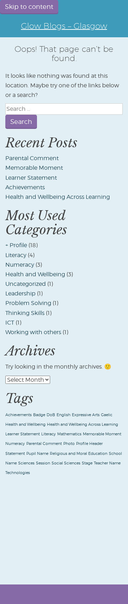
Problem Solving (28, 303)
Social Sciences (66, 463)
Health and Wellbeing (35, 274)
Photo (69, 443)
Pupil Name (37, 453)
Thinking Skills (24, 313)
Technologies (17, 472)
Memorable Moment (34, 167)
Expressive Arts (86, 415)
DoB (51, 415)
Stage (87, 463)
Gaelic (106, 415)
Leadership (20, 293)
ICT (9, 322)
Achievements (25, 187)
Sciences (26, 463)
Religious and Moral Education (78, 453)
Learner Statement (31, 177)
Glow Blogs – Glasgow (64, 26)
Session (43, 463)
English (63, 415)
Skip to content (29, 6)
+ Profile (16, 245)
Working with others (33, 332)
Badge (39, 415)
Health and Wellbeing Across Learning (57, 197)
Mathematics (69, 434)
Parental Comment (32, 158)
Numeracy (19, 264)
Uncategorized (25, 284)
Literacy (15, 255)
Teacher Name (107, 463)
